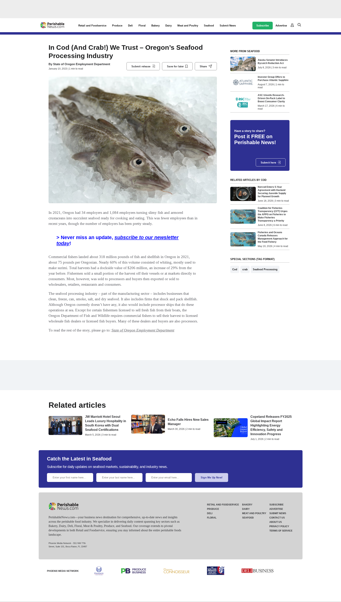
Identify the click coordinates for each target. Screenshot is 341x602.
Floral (142, 25)
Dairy (168, 25)
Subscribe (262, 25)
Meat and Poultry (187, 25)
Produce (117, 25)
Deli (130, 25)
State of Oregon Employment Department (81, 64)
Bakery (155, 25)
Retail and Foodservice (92, 25)
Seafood (209, 25)
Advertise (281, 25)
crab (245, 269)
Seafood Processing (265, 269)
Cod (234, 269)
